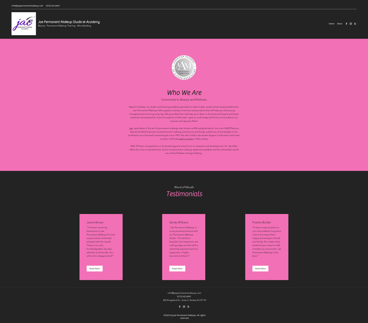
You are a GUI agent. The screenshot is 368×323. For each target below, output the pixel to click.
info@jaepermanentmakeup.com (27, 5)
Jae (131, 128)
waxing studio (186, 138)
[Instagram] (350, 23)
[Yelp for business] (355, 23)
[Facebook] (346, 23)
